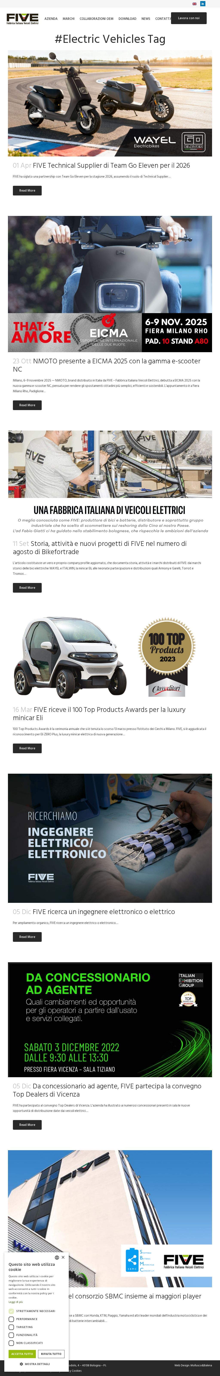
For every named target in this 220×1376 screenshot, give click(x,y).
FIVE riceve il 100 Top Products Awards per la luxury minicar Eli (99, 714)
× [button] (62, 1257)
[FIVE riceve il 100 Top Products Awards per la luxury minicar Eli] (110, 657)
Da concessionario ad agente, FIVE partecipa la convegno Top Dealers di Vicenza (107, 1090)
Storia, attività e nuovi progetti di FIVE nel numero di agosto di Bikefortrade (100, 548)
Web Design (181, 1365)
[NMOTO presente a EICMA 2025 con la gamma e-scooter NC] (110, 284)
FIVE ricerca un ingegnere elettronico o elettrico (104, 912)
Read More (27, 190)
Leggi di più (16, 1302)
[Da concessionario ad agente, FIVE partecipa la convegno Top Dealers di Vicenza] (110, 1019)
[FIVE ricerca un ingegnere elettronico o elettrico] (110, 838)
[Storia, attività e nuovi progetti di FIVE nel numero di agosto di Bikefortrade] (110, 483)
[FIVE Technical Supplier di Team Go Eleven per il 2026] (110, 103)
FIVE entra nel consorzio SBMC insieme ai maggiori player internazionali (107, 1300)
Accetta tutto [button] (22, 1354)
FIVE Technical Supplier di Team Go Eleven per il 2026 (111, 165)
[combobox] (57, 1257)
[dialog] (36, 1312)
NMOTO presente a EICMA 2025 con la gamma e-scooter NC (106, 365)
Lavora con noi (189, 18)
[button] (36, 1364)
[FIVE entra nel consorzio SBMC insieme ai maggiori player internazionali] (110, 1218)
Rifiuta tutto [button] (51, 1354)
